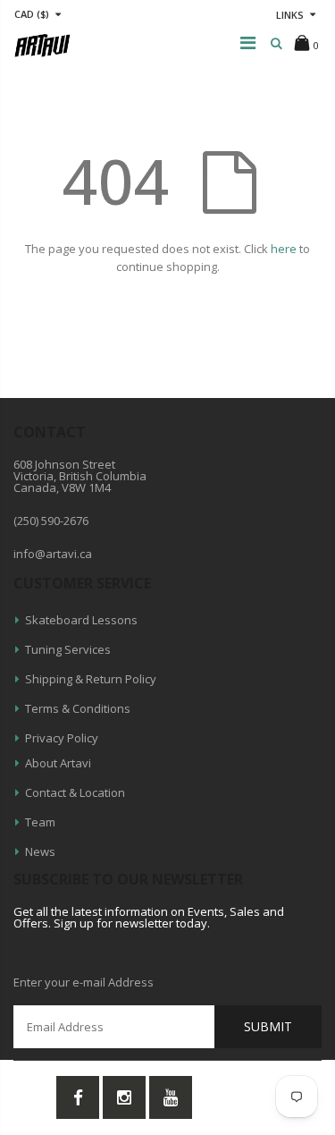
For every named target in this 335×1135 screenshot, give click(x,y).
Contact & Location (75, 792)
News (40, 851)
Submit (268, 1026)
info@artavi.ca (52, 554)
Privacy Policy (61, 738)
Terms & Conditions (77, 708)
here (284, 249)
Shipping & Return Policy (90, 679)
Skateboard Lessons (81, 620)
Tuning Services (68, 649)
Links (290, 14)
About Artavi (58, 763)
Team (40, 822)
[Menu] (247, 42)
